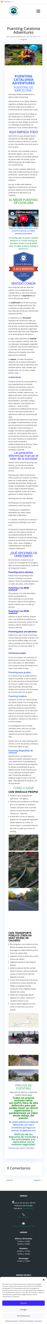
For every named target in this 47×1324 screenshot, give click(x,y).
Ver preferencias (23, 1316)
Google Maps (27, 1208)
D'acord (24, 1303)
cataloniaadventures (17, 37)
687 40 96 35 (23, 1217)
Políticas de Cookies (11, 1321)
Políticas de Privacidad (26, 1321)
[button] (43, 1280)
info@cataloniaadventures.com (23, 1226)
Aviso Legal (38, 1321)
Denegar (23, 1309)
